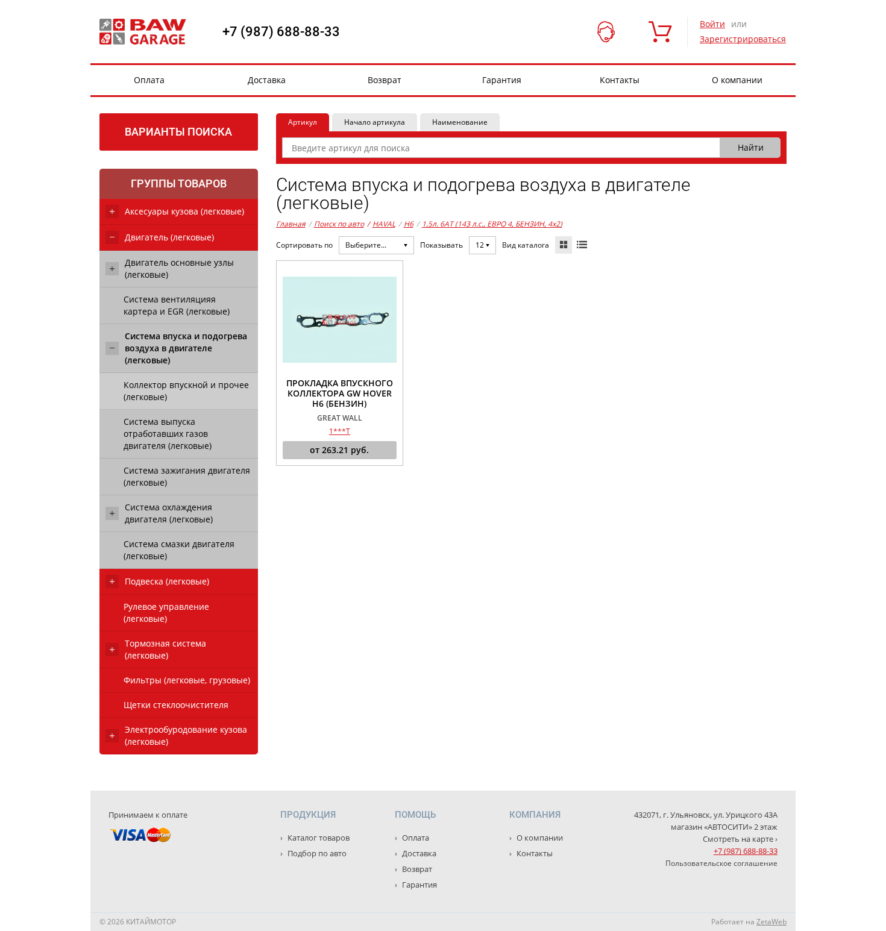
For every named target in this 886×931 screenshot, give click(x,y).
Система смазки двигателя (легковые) (179, 550)
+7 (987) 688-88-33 (281, 32)
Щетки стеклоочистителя (176, 704)
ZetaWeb (771, 922)
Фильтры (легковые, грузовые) (187, 680)
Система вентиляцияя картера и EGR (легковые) (177, 305)
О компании (737, 80)
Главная (291, 224)
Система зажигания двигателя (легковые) (187, 476)
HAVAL (381, 224)
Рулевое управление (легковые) (166, 612)
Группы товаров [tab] (179, 183)
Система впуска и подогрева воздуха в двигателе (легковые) (186, 348)
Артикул (302, 122)
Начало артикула (374, 122)
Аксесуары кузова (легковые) (184, 211)
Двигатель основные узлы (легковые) (179, 268)
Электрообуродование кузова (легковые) (186, 735)
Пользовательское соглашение (721, 863)
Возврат (384, 80)
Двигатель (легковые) (169, 237)
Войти (712, 24)
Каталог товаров (318, 837)
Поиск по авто (339, 224)
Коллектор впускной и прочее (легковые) (186, 391)
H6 (408, 224)
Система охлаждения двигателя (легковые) (169, 513)
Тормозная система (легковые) (165, 649)
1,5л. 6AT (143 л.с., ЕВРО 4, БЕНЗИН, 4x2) (492, 224)
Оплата (149, 80)
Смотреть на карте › (740, 838)
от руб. (339, 450)
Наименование (460, 122)
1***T (339, 431)
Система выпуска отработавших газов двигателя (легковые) (168, 433)
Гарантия (501, 80)
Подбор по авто (316, 853)
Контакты (619, 80)
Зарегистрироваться (743, 39)
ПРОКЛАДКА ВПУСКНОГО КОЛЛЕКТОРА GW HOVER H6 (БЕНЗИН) (339, 393)
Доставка (267, 80)
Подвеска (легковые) (167, 581)
